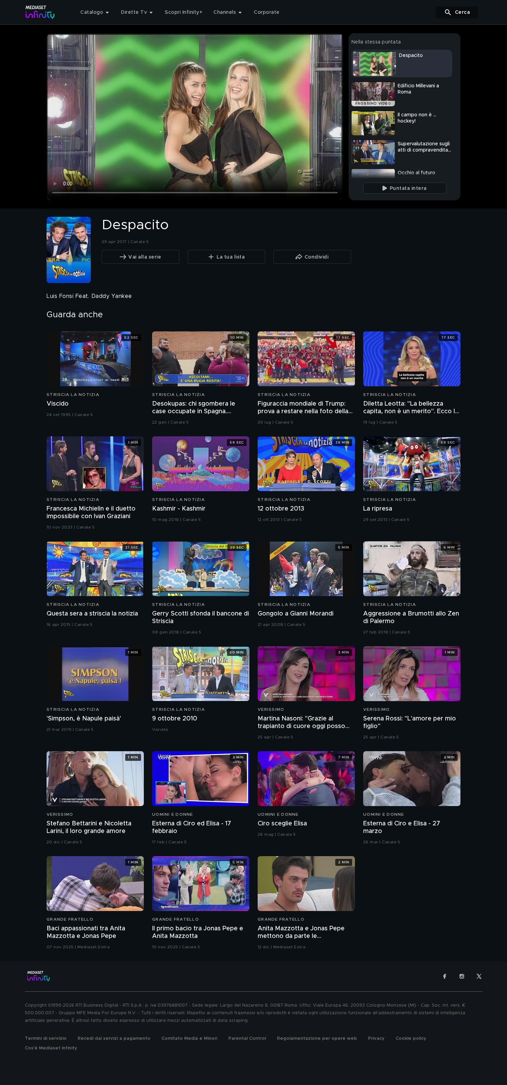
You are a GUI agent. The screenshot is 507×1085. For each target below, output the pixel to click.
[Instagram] (462, 976)
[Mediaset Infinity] (40, 12)
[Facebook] (444, 976)
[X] (479, 976)
